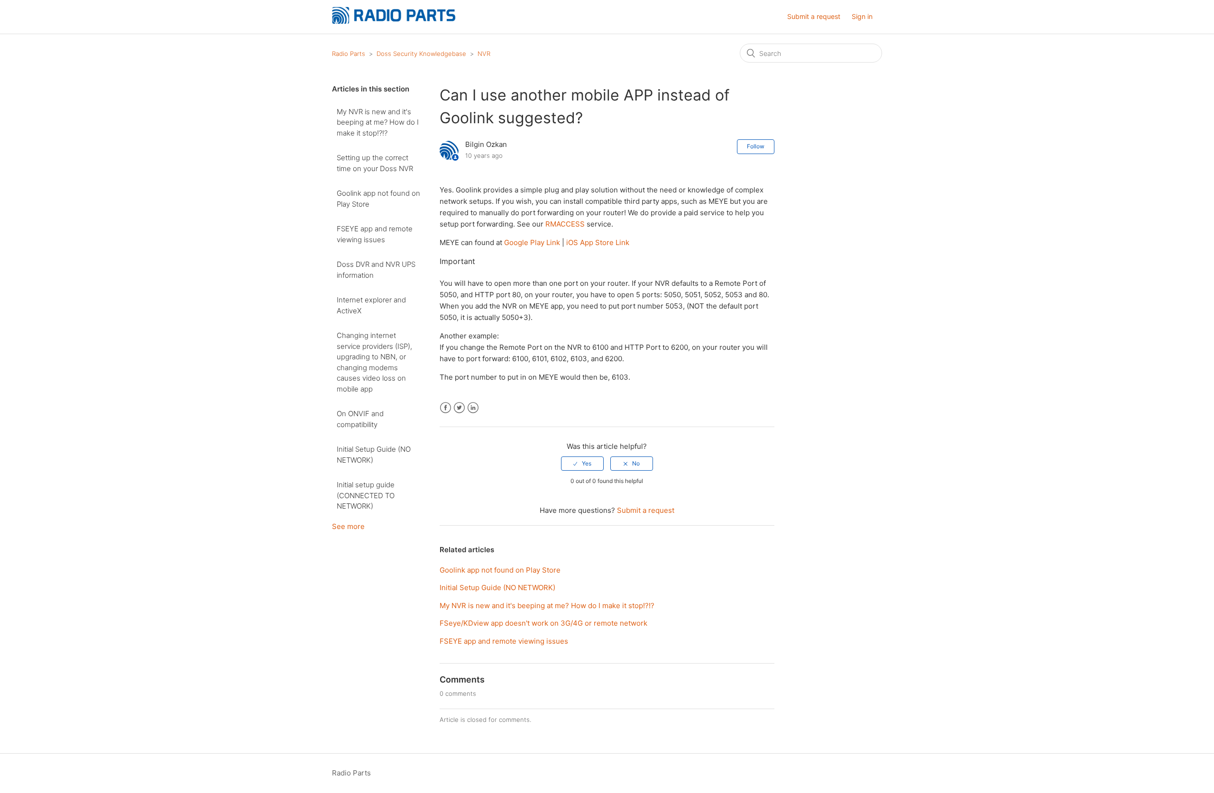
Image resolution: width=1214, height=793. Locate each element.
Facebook (445, 408)
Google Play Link (532, 242)
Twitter (459, 408)
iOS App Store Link (597, 242)
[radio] (582, 463)
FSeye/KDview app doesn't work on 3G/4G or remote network (543, 623)
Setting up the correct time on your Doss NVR (375, 163)
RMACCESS (565, 223)
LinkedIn (473, 408)
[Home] (394, 21)
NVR (484, 53)
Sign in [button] (862, 16)
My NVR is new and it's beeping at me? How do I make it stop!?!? (378, 122)
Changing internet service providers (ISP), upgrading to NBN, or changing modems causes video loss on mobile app (374, 362)
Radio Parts (348, 53)
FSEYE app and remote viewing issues (375, 234)
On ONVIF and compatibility (360, 419)
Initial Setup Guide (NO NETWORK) (374, 455)
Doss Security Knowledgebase (421, 53)
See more (348, 526)
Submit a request (813, 16)
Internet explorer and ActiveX (371, 305)
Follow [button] (755, 146)
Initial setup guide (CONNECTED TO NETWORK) (366, 495)
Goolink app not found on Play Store (378, 199)
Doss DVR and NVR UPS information (376, 270)
